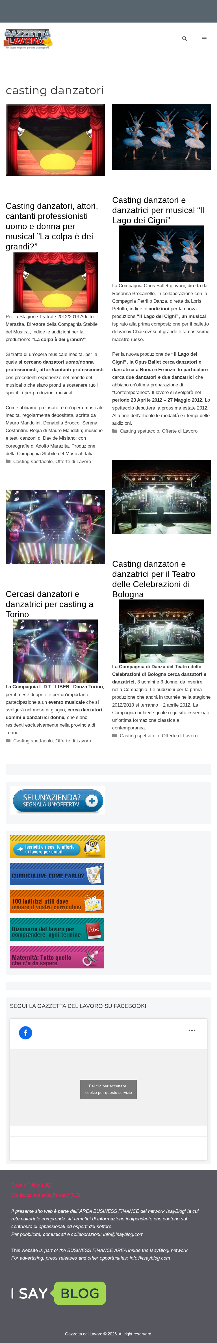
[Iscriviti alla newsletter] (57, 856)
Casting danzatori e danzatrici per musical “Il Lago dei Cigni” (158, 210)
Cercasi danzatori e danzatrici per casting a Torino (50, 604)
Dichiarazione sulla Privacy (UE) (45, 1195)
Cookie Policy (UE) (31, 1185)
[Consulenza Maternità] (57, 967)
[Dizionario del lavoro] (57, 939)
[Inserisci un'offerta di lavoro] (57, 813)
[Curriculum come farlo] (57, 883)
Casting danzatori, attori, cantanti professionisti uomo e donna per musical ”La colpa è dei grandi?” (52, 226)
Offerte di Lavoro (73, 461)
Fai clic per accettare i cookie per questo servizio (108, 1089)
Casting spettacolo (33, 461)
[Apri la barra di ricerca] (184, 39)
